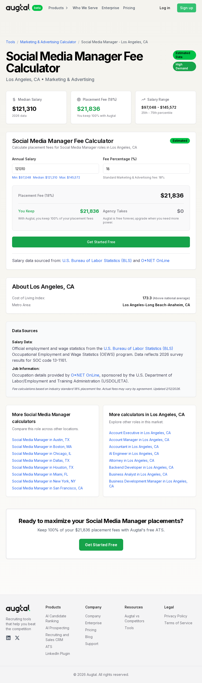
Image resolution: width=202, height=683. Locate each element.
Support (91, 644)
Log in (165, 8)
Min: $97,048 (21, 177)
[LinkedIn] (8, 637)
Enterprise (110, 8)
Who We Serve (85, 8)
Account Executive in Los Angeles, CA (140, 433)
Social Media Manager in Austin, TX (41, 440)
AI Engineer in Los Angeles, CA (134, 453)
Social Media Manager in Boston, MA (42, 446)
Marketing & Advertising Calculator (48, 42)
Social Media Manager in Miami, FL (40, 474)
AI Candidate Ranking (56, 618)
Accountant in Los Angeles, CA (134, 446)
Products (56, 8)
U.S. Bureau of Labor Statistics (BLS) (97, 260)
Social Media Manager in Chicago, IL (41, 453)
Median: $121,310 (45, 177)
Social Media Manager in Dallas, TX (41, 460)
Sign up (186, 8)
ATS (49, 646)
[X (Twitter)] (17, 637)
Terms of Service (178, 623)
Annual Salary (24, 159)
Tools (10, 42)
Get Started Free (101, 242)
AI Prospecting (57, 628)
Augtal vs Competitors (134, 618)
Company (93, 616)
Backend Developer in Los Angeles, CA (141, 467)
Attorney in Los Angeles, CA (131, 460)
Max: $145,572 (69, 177)
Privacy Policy (175, 616)
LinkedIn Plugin (58, 653)
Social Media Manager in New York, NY (44, 481)
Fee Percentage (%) (120, 159)
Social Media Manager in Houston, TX (43, 467)
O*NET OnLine (155, 260)
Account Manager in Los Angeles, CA (139, 440)
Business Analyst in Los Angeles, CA (138, 474)
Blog (89, 637)
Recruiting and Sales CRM (57, 637)
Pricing (129, 8)
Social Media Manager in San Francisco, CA (47, 488)
